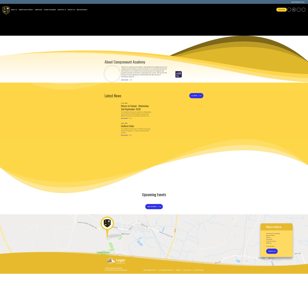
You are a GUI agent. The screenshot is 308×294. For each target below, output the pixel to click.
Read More (124, 80)
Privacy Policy (187, 270)
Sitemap (178, 270)
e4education (123, 270)
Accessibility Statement (166, 270)
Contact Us (272, 251)
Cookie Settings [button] (198, 270)
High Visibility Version (149, 270)
